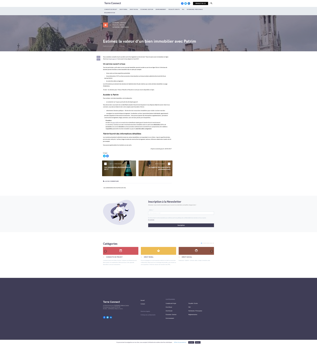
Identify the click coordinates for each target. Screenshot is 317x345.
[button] (105, 251)
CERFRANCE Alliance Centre (121, 305)
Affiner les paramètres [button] (180, 342)
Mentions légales (145, 311)
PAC (183, 9)
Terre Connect (112, 3)
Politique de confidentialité (148, 315)
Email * (151, 210)
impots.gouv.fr (113, 59)
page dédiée (115, 122)
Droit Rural (123, 9)
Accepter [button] (191, 342)
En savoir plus (151, 220)
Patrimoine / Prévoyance (195, 9)
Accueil (143, 300)
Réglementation (109, 12)
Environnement (161, 9)
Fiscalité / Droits (174, 9)
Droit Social (134, 9)
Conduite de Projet (110, 9)
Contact (143, 304)
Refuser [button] (198, 342)
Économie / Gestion (147, 9)
